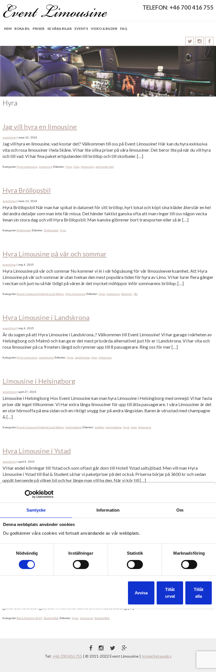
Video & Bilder (104, 28)
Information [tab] (108, 510)
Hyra (69, 166)
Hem (8, 28)
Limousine (45, 166)
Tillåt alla (198, 593)
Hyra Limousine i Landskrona (46, 317)
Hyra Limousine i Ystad (37, 451)
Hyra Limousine (27, 166)
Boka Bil (22, 28)
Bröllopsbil (24, 230)
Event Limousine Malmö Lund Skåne (40, 293)
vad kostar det (104, 166)
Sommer (126, 293)
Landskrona (46, 357)
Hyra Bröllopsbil (27, 190)
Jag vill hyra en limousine (40, 126)
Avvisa (141, 592)
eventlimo (9, 137)
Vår (136, 293)
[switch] (81, 564)
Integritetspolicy (157, 656)
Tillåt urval (170, 593)
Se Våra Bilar (59, 28)
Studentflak (51, 618)
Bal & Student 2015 (29, 618)
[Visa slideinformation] (108, 71)
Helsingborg (73, 427)
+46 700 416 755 (67, 656)
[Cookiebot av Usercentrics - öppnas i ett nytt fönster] (28, 494)
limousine (87, 166)
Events (81, 28)
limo (76, 166)
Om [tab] (179, 510)
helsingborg (113, 427)
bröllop (99, 427)
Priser (38, 28)
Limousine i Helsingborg (39, 381)
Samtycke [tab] (36, 510)
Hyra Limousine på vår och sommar (55, 254)
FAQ (123, 28)
